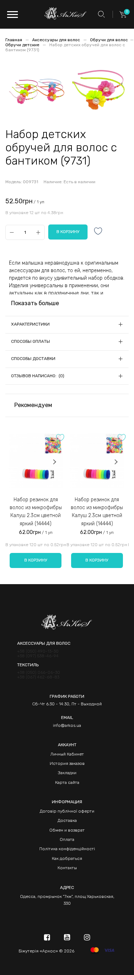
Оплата (67, 839)
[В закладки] (98, 231)
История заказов (67, 763)
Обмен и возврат (67, 830)
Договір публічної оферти (67, 811)
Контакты (67, 867)
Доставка (67, 820)
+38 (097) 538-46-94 (38, 656)
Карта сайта (67, 782)
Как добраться (67, 858)
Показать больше (35, 303)
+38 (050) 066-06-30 (38, 672)
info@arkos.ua (67, 725)
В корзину (35, 560)
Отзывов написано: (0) (37, 375)
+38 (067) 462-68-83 (38, 677)
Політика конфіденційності (67, 848)
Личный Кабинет (67, 754)
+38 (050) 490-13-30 (38, 651)
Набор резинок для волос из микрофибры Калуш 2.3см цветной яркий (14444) (36, 512)
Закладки (67, 772)
